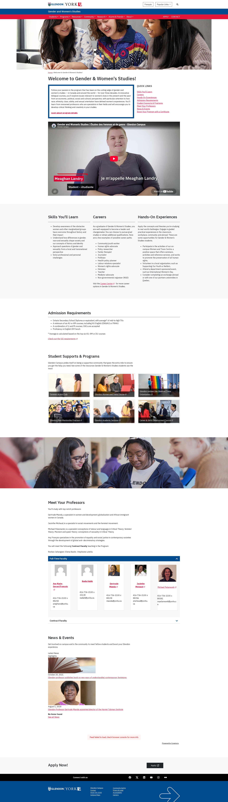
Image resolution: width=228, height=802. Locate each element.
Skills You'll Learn (144, 92)
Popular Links (163, 4)
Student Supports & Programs (150, 103)
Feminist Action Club (58, 394)
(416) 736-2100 (96, 793)
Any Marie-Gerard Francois (60, 585)
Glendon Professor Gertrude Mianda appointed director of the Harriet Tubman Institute (85, 709)
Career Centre (107, 283)
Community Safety (119, 788)
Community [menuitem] (89, 17)
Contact (175, 17)
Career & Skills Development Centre (157, 420)
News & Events (143, 109)
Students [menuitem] (53, 17)
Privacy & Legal (118, 790)
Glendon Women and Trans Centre (111, 394)
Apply (166, 17)
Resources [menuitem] (76, 17)
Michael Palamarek (167, 587)
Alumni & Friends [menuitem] (116, 17)
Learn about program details (64, 113)
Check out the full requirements (63, 339)
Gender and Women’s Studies (64, 11)
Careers (140, 94)
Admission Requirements (147, 100)
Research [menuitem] (101, 17)
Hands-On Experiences (147, 97)
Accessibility (117, 793)
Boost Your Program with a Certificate (153, 112)
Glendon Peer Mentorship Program (66, 420)
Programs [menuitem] (64, 17)
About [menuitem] (129, 17)
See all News (53, 717)
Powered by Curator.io (170, 743)
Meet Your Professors (146, 106)
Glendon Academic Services (108, 420)
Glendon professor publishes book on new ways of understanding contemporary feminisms (87, 677)
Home (50, 73)
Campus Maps (95, 795)
